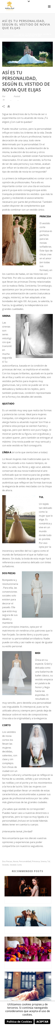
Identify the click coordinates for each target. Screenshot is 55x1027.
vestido (5, 865)
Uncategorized (25, 99)
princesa (36, 861)
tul (48, 861)
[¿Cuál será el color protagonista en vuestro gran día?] (28, 949)
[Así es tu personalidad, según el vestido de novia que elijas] (27, 54)
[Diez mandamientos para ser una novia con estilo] (28, 987)
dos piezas (7, 861)
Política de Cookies (19, 1021)
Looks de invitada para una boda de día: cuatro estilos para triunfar (28, 900)
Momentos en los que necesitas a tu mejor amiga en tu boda (28, 930)
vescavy (9, 96)
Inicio (6, 34)
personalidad (25, 861)
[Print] (10, 106)
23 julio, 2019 (27, 96)
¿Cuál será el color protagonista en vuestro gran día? (28, 965)
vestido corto (16, 865)
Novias (15, 99)
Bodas (14, 34)
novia (15, 861)
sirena (43, 861)
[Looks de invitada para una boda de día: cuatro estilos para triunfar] (28, 886)
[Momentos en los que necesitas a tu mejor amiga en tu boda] (28, 916)
